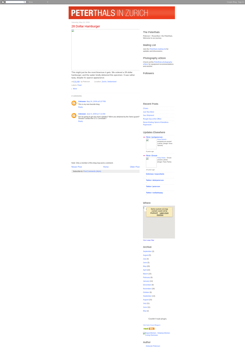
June (145, 262)
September (147, 251)
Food (80, 85)
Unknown (82, 101)
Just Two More (148, 112)
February (146, 277)
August (145, 255)
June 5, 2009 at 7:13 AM (96, 114)
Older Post (135, 167)
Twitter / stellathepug (154, 193)
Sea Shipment (148, 115)
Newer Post (76, 167)
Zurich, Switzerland (109, 81)
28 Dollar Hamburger (85, 26)
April (145, 270)
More (75, 89)
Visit (151, 325)
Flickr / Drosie (151, 155)
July (144, 259)
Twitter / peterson (153, 186)
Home (106, 167)
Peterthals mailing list (158, 49)
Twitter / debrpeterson (155, 180)
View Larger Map (148, 240)
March (145, 274)
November (147, 289)
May (144, 266)
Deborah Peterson (153, 346)
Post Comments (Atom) (92, 171)
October (146, 292)
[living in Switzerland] (148, 329)
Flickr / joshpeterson (154, 137)
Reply (80, 107)
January (146, 281)
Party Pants (161, 158)
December (147, 285)
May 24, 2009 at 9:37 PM (96, 101)
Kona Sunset (162, 139)
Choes (145, 108)
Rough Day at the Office (152, 119)
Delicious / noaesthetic (155, 174)
